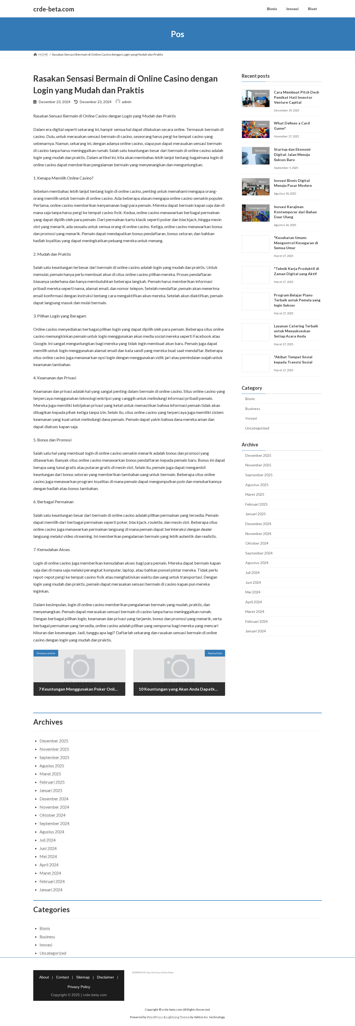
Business (252, 408)
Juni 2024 (253, 582)
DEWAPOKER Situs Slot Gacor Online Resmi (153, 972)
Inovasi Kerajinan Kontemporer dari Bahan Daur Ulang (295, 211)
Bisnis (250, 398)
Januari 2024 (255, 631)
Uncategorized (257, 428)
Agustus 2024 (256, 563)
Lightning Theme (178, 1017)
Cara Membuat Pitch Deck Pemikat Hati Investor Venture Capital (296, 97)
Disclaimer (105, 977)
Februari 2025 (256, 504)
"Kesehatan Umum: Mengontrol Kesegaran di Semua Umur (296, 242)
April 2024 (253, 602)
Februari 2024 (256, 621)
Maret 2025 (254, 494)
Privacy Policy (79, 987)
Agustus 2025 (256, 484)
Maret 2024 (254, 611)
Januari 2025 (255, 514)
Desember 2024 (258, 523)
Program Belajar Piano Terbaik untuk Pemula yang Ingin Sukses (297, 300)
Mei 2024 (252, 592)
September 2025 (259, 475)
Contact (62, 977)
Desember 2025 (258, 455)
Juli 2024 (252, 572)
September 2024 (259, 553)
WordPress (155, 1017)
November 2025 (258, 465)
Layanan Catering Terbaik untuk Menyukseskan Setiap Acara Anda (296, 331)
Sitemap (83, 977)
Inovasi (251, 418)
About (44, 977)
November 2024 (258, 533)
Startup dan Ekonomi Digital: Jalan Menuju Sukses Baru (292, 154)
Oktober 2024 (256, 543)
